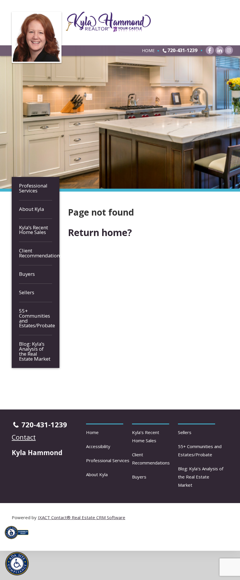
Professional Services (33, 188)
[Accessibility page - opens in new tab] (18, 540)
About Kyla (31, 209)
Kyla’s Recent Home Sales (33, 230)
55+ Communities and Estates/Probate (35, 318)
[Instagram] (229, 50)
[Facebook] (210, 50)
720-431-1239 (182, 50)
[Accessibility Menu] (17, 563)
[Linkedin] (219, 50)
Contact (24, 437)
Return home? (100, 232)
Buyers (27, 274)
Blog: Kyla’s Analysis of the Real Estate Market (34, 351)
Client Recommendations (35, 253)
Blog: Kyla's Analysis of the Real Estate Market (200, 477)
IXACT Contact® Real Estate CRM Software (81, 517)
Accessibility (98, 446)
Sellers (26, 292)
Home (148, 50)
